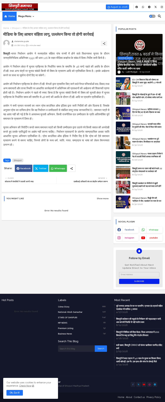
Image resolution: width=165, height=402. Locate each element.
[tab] (9, 16)
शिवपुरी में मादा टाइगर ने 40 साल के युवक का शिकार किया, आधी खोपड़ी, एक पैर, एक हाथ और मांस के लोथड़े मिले (138, 360)
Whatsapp (59, 168)
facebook (129, 230)
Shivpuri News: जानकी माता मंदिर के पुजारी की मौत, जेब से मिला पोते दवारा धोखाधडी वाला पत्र (146, 127)
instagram (129, 238)
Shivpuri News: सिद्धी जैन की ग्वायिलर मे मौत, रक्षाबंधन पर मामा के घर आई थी (146, 201)
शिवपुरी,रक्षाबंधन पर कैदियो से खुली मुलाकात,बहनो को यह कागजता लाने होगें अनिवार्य (146, 186)
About (129, 397)
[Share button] (71, 168)
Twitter (43, 168)
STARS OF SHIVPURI (82, 317)
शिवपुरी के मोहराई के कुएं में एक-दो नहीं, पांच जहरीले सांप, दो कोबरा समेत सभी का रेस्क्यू (147, 97)
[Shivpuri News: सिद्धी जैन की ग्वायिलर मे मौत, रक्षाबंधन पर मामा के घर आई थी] (123, 202)
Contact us (139, 397)
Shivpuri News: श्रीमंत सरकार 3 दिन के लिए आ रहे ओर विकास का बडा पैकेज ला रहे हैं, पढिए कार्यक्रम (146, 112)
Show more (103, 198)
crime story (82, 307)
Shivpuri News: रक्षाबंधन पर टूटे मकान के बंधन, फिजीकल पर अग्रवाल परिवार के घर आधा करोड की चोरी (146, 142)
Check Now (25, 385)
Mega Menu (24, 16)
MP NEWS (82, 323)
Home (11, 16)
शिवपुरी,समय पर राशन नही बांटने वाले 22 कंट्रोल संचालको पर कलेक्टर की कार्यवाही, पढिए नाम (147, 171)
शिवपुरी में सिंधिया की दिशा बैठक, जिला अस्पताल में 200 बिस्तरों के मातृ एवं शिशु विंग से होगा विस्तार (137, 334)
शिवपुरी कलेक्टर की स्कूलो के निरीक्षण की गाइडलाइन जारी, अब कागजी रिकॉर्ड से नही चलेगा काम (138, 320)
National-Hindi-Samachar (82, 312)
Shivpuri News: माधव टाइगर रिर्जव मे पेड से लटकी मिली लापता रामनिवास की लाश (147, 156)
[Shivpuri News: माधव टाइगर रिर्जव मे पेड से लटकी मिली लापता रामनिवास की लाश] (123, 157)
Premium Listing (82, 328)
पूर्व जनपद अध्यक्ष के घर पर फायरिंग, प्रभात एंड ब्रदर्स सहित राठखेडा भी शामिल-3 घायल (139, 307)
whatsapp (153, 230)
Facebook (25, 168)
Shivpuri (16, 28)
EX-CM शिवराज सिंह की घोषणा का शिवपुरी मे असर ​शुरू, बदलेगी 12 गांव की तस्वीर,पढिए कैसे (146, 82)
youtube (154, 238)
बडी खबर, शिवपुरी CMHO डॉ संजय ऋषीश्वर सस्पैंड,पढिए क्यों (139, 347)
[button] (152, 16)
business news (82, 334)
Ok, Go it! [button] (15, 392)
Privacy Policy (153, 397)
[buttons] (137, 7)
